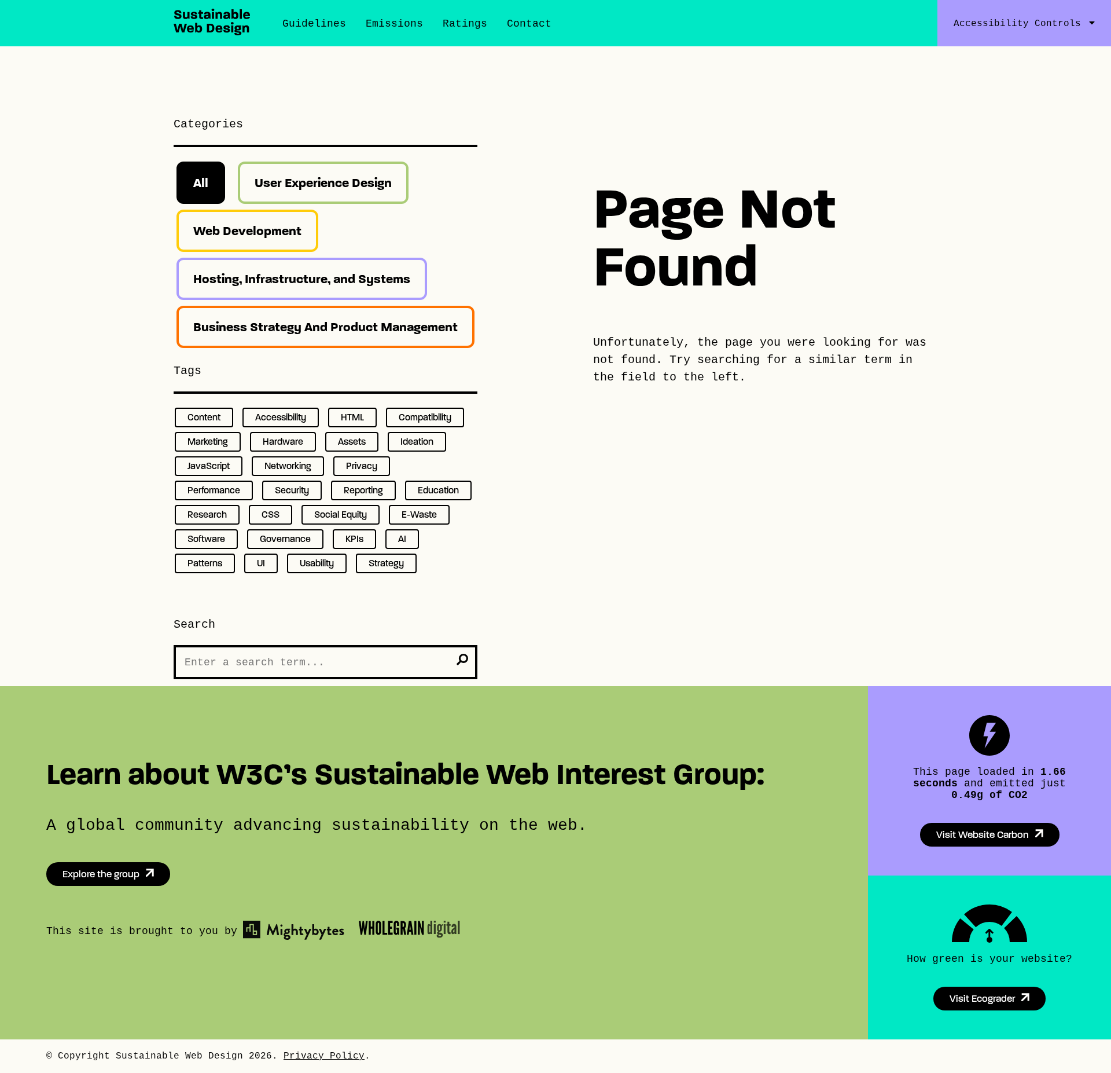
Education (438, 490)
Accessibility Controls (1017, 24)
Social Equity (340, 514)
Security (292, 490)
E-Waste (419, 514)
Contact (529, 24)
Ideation (416, 441)
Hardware (283, 441)
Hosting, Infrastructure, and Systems (301, 279)
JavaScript (208, 465)
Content (203, 417)
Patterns (204, 563)
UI (261, 563)
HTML (352, 417)
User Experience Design (323, 183)
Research (207, 514)
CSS (270, 514)
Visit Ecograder (982, 999)
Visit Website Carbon (982, 835)
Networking (287, 465)
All (200, 183)
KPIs (354, 538)
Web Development (247, 231)
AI (402, 538)
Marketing (207, 441)
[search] (462, 659)
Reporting (363, 490)
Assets (352, 441)
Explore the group (100, 874)
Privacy (361, 465)
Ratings (465, 24)
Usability (317, 563)
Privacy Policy (324, 1056)
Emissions (394, 24)
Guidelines (314, 24)
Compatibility (425, 417)
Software (206, 538)
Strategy (386, 563)
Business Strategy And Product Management (325, 327)
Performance (213, 490)
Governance (285, 538)
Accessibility (280, 417)
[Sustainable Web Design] (212, 31)
